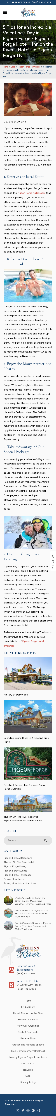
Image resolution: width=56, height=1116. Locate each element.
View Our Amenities (28, 1025)
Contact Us (28, 1063)
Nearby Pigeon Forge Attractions (28, 1057)
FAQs (28, 1076)
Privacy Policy (28, 1082)
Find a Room (28, 1006)
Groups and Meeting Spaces (28, 1044)
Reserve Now (28, 1038)
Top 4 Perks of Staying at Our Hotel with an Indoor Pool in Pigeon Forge (31, 913)
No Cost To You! (52, 561)
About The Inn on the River (28, 1013)
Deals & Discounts (28, 1032)
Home (28, 1000)
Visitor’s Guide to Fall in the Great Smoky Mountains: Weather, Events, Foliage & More (33, 900)
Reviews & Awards (28, 1019)
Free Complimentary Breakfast (28, 1050)
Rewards (28, 1069)
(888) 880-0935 (41, 2)
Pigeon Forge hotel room (31, 192)
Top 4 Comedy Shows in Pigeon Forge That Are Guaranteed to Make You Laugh (33, 926)
